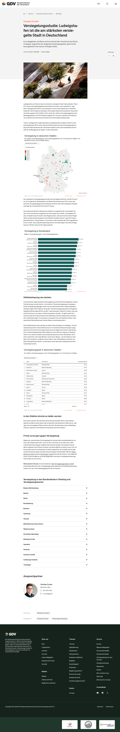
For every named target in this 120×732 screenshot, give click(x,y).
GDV (43, 644)
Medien (44, 676)
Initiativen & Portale (48, 661)
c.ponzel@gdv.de (48, 593)
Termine (71, 693)
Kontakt (44, 664)
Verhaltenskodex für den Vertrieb (104, 658)
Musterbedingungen (103, 647)
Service (99, 644)
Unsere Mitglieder (47, 657)
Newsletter (100, 666)
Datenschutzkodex (103, 654)
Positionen (72, 667)
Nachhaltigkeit (74, 664)
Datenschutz (109, 706)
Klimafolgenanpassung (59, 619)
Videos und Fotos (47, 680)
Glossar (99, 670)
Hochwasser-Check (46, 454)
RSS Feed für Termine (103, 680)
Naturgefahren (74, 654)
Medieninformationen (49, 683)
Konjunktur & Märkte (75, 657)
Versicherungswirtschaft (77, 681)
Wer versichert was (103, 673)
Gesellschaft (73, 651)
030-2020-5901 (47, 590)
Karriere (44, 654)
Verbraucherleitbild (103, 651)
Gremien (44, 651)
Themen (71, 644)
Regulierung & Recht (75, 671)
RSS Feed (100, 676)
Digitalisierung (73, 647)
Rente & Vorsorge (75, 674)
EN (98, 4)
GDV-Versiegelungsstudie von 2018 (63, 464)
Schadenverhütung (103, 663)
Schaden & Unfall (42, 619)
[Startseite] (25, 13)
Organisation (46, 647)
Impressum (100, 706)
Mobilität (72, 661)
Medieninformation (43, 613)
